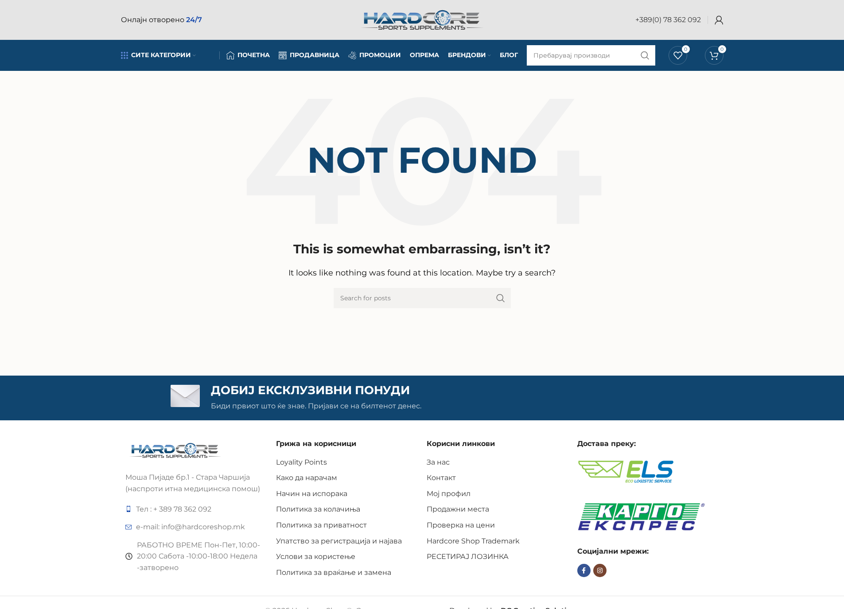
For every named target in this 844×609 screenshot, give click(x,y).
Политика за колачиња (318, 509)
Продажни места (458, 509)
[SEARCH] (500, 298)
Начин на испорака (311, 493)
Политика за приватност (321, 525)
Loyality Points (301, 462)
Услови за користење (315, 556)
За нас (438, 462)
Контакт (441, 477)
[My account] (719, 20)
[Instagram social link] (600, 570)
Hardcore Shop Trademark (473, 541)
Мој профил (449, 493)
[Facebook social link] (584, 570)
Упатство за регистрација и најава (339, 541)
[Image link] (175, 450)
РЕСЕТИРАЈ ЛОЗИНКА (468, 556)
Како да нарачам (306, 477)
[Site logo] (422, 19)
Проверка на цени (461, 525)
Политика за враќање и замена (333, 572)
